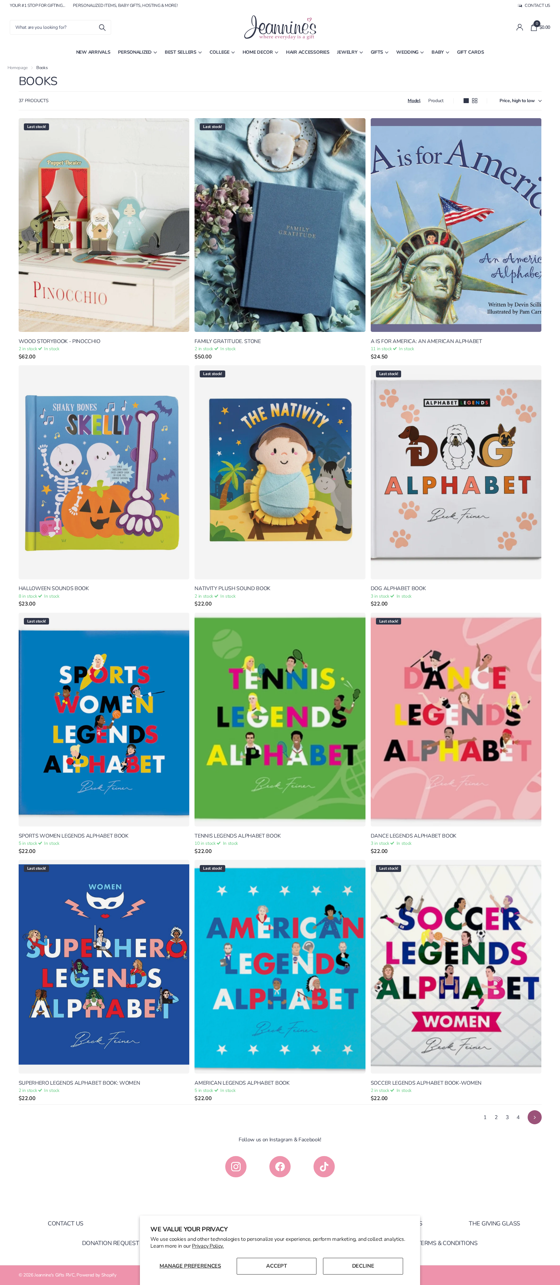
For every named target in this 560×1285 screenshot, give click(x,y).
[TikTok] (324, 1166)
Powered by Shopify (96, 1275)
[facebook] (280, 1166)
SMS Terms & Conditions (440, 1243)
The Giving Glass (494, 1223)
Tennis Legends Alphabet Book (237, 836)
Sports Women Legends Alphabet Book (73, 836)
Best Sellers (180, 52)
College (219, 52)
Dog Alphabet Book (398, 588)
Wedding (407, 52)
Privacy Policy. (208, 1246)
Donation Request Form (119, 1243)
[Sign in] (519, 27)
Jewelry (347, 52)
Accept (276, 1266)
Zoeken (102, 27)
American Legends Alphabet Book (242, 1083)
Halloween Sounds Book (54, 588)
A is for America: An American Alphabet (426, 341)
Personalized (135, 52)
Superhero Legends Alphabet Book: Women (79, 1083)
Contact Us (65, 1223)
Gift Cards (470, 52)
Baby (438, 52)
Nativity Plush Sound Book (232, 588)
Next (535, 1117)
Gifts (377, 52)
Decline (363, 1266)
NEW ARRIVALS (93, 52)
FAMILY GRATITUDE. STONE (228, 341)
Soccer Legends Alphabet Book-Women (426, 1083)
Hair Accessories (308, 52)
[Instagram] (235, 1166)
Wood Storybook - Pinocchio (59, 341)
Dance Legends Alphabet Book (413, 836)
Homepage (18, 68)
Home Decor (258, 52)
